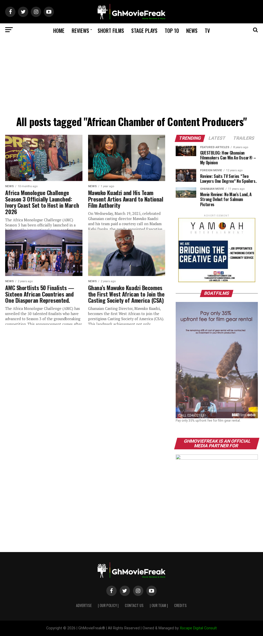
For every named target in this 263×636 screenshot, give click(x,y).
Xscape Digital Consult (198, 628)
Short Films (111, 30)
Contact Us (134, 605)
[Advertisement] (131, 75)
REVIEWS (80, 30)
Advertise (84, 605)
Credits (180, 605)
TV (207, 30)
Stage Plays (144, 30)
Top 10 (172, 30)
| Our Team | (159, 605)
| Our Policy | (108, 605)
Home (58, 30)
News (192, 30)
